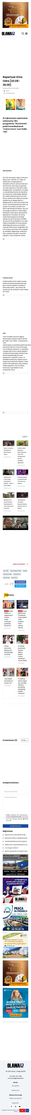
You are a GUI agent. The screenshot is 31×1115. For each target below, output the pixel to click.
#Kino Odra (14, 577)
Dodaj (23, 740)
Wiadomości (15, 1090)
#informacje (6, 577)
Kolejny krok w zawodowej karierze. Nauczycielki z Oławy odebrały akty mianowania (16, 844)
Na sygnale (15, 1086)
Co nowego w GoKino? (11, 848)
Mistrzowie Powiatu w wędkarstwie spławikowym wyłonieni (16, 838)
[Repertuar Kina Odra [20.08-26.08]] (15, 104)
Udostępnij (21, 582)
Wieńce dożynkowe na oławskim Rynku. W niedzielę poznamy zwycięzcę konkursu (16, 851)
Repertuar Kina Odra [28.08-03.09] (15, 835)
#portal (25, 570)
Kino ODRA (5, 570)
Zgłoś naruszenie (19, 564)
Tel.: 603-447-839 (15, 1076)
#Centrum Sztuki (7, 574)
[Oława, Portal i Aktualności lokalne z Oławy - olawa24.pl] (10, 33)
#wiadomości (17, 574)
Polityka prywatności (15, 1098)
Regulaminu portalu (16, 816)
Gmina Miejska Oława (15, 570)
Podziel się (21, 586)
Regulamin (15, 1103)
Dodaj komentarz (15, 826)
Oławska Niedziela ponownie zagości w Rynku (16, 841)
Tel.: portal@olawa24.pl (15, 1078)
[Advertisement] (15, 55)
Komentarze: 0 (10, 93)
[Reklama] (15, 15)
